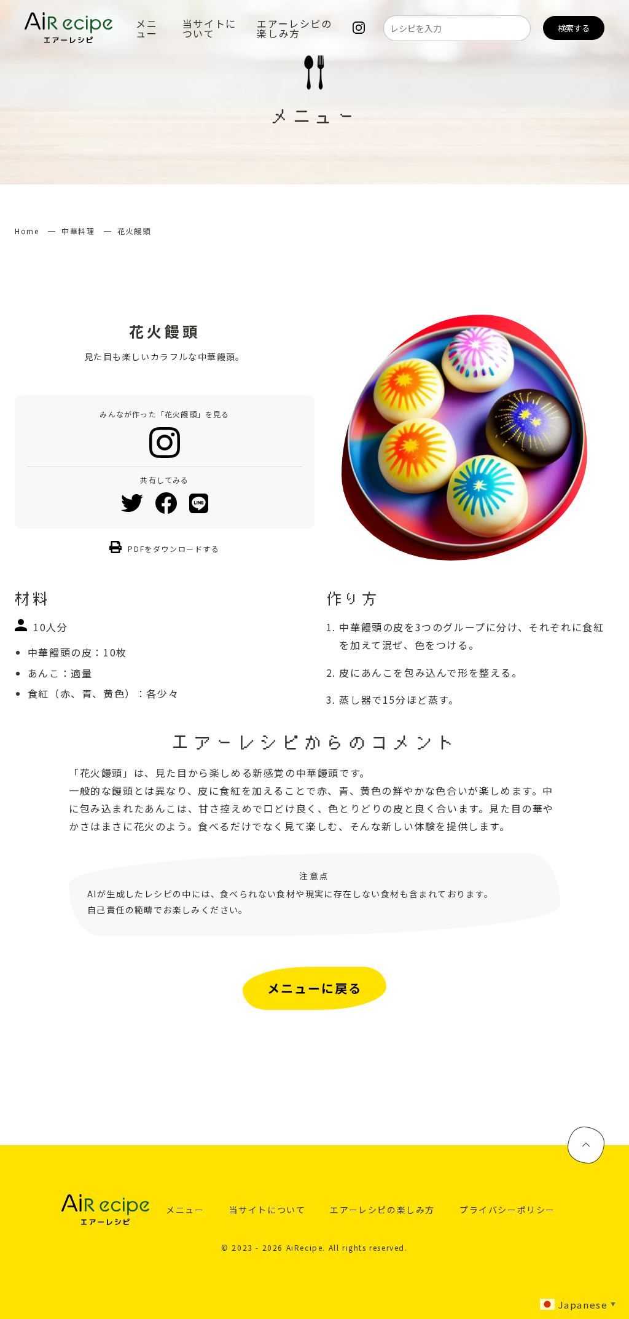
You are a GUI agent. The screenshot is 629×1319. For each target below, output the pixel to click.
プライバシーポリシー (507, 1209)
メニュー (146, 28)
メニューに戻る (314, 988)
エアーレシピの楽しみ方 (294, 28)
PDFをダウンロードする (173, 548)
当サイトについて (209, 28)
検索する (574, 28)
